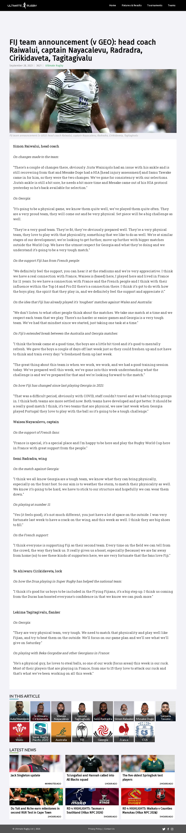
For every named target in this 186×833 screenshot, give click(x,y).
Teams (171, 5)
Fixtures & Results (132, 5)
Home (112, 5)
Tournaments (154, 5)
